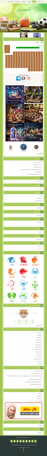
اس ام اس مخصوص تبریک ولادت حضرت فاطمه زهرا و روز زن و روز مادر (31, 169)
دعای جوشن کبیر (39, 222)
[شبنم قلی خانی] (10, 35)
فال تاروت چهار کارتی (38, 344)
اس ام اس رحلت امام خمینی (37, 167)
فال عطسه (40, 425)
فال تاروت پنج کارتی (39, 347)
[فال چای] (33, 132)
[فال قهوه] (33, 113)
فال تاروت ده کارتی (39, 354)
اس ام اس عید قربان (38, 171)
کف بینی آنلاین (39, 208)
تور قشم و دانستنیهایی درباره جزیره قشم (35, 379)
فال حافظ (38, 1)
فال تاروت (34, 1)
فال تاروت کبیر (39, 335)
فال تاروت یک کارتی (23, 10)
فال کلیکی (40, 232)
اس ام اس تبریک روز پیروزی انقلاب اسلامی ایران (34, 174)
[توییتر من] (20, 441)
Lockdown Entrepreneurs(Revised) (36, 373)
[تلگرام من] (32, 441)
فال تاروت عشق (39, 356)
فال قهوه (40, 196)
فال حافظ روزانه (39, 396)
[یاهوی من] (35, 441)
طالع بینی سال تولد (39, 325)
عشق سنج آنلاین (39, 239)
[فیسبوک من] (29, 441)
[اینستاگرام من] (26, 441)
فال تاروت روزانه (39, 332)
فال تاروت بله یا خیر (39, 361)
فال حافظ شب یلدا (39, 398)
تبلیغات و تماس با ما (11, 1)
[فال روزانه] (15, 95)
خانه (42, 1)
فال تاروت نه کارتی (39, 352)
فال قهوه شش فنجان (38, 200)
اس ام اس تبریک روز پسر (38, 162)
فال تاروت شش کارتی (38, 349)
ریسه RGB (40, 246)
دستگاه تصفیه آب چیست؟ (38, 371)
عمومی (36, 153)
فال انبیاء (40, 188)
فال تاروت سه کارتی (38, 342)
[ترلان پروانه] (23, 35)
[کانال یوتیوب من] (14, 441)
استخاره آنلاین (17, 1)
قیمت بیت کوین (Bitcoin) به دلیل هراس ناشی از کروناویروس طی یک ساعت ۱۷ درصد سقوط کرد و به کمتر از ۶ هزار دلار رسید (24, 376)
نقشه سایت (19, 447)
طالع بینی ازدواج (39, 215)
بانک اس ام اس (23, 1)
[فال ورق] (15, 132)
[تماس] (23, 441)
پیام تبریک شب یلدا (39, 401)
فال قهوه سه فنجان (39, 198)
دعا (41, 224)
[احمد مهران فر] (37, 35)
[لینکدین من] (11, 441)
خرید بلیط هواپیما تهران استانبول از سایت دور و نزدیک (33, 382)
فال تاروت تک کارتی (39, 340)
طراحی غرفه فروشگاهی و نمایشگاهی (36, 384)
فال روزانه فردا (39, 432)
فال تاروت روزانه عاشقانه (38, 359)
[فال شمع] (15, 113)
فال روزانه (29, 1)
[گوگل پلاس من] (17, 441)
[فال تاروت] (33, 95)
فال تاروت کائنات (39, 337)
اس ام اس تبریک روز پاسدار (37, 164)
